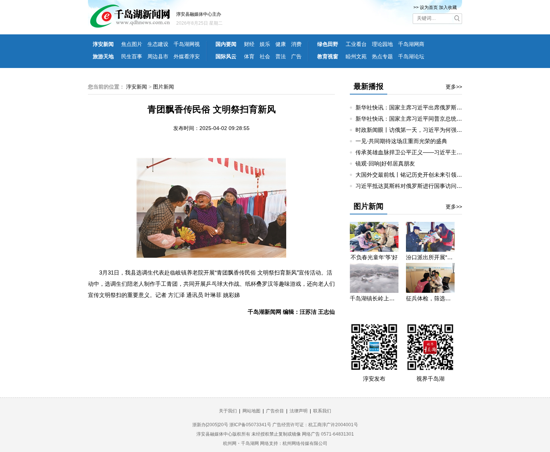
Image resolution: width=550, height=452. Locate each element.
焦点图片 (131, 44)
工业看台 (356, 44)
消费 (296, 44)
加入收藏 (448, 7)
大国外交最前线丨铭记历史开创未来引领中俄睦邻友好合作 (428, 174)
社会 (265, 56)
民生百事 (131, 56)
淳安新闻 (103, 44)
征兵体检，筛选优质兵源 (430, 298)
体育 (249, 56)
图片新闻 (163, 87)
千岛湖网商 (411, 44)
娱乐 (265, 44)
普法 (280, 56)
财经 (249, 44)
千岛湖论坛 (411, 56)
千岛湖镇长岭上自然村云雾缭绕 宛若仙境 (374, 298)
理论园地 (382, 44)
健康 (280, 44)
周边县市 (157, 56)
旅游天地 (103, 56)
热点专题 (382, 56)
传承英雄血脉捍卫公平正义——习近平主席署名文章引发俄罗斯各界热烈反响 (450, 152)
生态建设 (157, 44)
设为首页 (429, 7)
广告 (296, 56)
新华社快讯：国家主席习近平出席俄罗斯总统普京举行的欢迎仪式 (436, 107)
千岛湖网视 (187, 44)
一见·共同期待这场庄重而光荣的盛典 (401, 141)
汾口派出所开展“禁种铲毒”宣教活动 (430, 257)
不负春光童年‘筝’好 (374, 257)
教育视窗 (327, 56)
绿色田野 (327, 44)
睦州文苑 (356, 56)
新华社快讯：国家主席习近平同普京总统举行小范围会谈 (425, 118)
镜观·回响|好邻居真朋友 (385, 163)
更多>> (454, 87)
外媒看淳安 (187, 56)
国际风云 (226, 56)
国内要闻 (226, 44)
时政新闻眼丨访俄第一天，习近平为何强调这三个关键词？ (428, 130)
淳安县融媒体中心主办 (198, 14)
